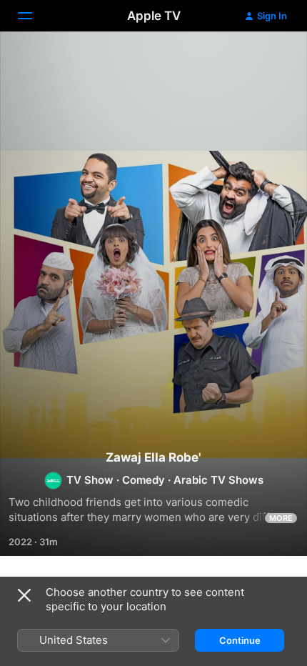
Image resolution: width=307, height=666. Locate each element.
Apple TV (154, 16)
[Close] (24, 595)
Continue (240, 640)
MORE (281, 518)
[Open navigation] (33, 15)
